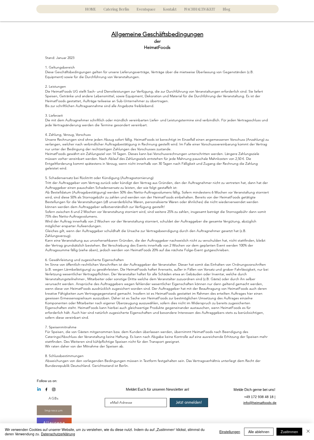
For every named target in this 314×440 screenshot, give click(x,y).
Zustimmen (289, 431)
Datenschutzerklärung (58, 433)
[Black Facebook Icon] (46, 389)
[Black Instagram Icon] (54, 389)
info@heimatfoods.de (259, 403)
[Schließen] (308, 431)
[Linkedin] (39, 389)
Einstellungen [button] (229, 431)
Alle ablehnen (258, 431)
